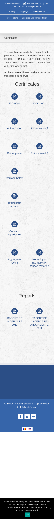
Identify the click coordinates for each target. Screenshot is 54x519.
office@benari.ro (33, 6)
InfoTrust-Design (28, 407)
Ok (27, 515)
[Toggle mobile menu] (48, 29)
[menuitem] (12, 11)
